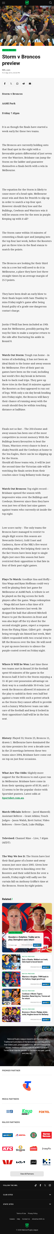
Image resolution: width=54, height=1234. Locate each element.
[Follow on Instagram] (50, 1185)
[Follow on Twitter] (45, 1185)
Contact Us (26, 1219)
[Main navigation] (3, 2)
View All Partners (27, 1174)
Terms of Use (21, 1213)
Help (18, 1219)
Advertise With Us (38, 1219)
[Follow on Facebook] (40, 1185)
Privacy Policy (32, 1213)
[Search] (50, 2)
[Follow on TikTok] (36, 1185)
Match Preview (9, 50)
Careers (12, 1219)
